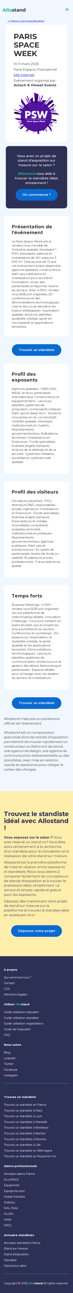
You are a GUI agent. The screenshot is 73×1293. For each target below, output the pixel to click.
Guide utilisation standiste (21, 1018)
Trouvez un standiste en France (25, 1104)
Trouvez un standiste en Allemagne (28, 1150)
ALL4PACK (11, 1179)
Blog (7, 1052)
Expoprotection (14, 1191)
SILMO (8, 1214)
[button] (67, 9)
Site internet (24, 75)
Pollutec (9, 1202)
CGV (7, 989)
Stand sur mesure (16, 1248)
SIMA (7, 1219)
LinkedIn (10, 1058)
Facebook (10, 1069)
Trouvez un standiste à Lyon (23, 1116)
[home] (13, 10)
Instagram (11, 1075)
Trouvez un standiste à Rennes (25, 1139)
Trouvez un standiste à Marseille (25, 1122)
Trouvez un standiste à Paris (23, 1110)
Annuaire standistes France (22, 1243)
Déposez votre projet (36, 931)
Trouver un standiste (37, 350)
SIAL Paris (11, 1208)
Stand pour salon (15, 1265)
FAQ (7, 1035)
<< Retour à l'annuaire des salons (26, 20)
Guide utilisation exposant (21, 1012)
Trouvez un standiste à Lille (22, 1145)
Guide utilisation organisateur (23, 1023)
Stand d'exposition (16, 1254)
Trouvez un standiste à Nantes (24, 1133)
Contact (9, 983)
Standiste (10, 1260)
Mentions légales (15, 994)
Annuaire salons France (19, 1174)
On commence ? (36, 195)
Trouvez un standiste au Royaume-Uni (30, 1156)
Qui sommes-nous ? (17, 977)
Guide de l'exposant (17, 1029)
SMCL (8, 1225)
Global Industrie (14, 1196)
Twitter (8, 1064)
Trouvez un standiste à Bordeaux (26, 1127)
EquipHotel (11, 1185)
